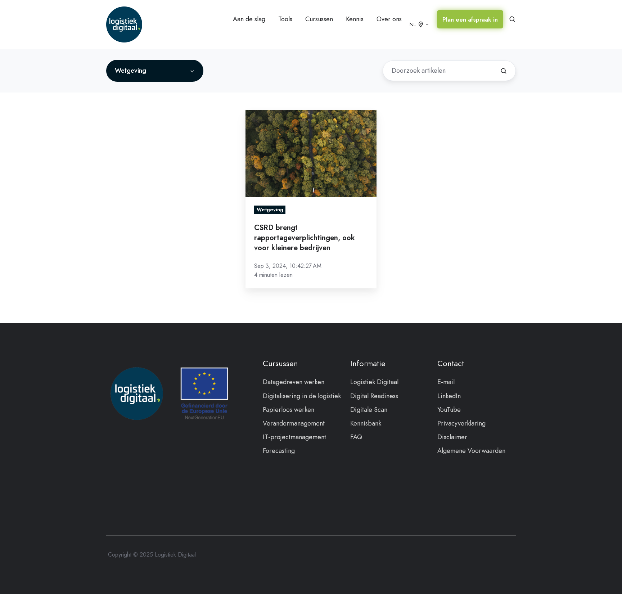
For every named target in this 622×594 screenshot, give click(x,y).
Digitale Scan (368, 409)
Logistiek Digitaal (374, 382)
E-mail (446, 382)
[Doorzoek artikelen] (503, 71)
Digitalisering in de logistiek (302, 396)
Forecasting (279, 450)
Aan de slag (249, 19)
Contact (450, 363)
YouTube (449, 409)
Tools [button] (285, 19)
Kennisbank (365, 423)
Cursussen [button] (319, 19)
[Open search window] (512, 19)
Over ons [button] (389, 19)
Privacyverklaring (461, 423)
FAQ (356, 437)
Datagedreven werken (293, 382)
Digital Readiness (374, 396)
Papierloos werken (288, 409)
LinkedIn (449, 396)
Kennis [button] (355, 19)
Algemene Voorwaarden (471, 450)
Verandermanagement (294, 423)
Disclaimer (452, 437)
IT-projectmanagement (294, 437)
